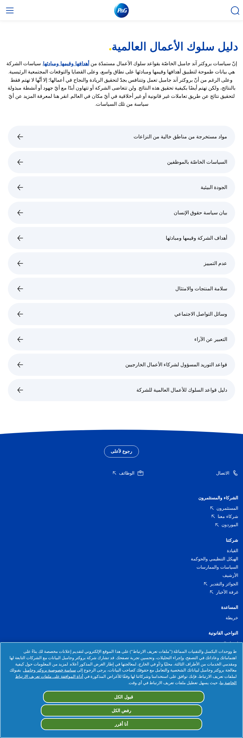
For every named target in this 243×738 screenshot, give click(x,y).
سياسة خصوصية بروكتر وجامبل (49, 670)
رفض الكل (122, 710)
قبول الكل (123, 696)
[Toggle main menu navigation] (10, 10)
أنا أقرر (121, 724)
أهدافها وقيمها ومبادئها (66, 63)
